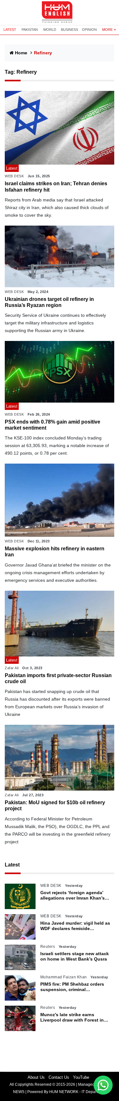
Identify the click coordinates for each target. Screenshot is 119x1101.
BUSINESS (69, 29)
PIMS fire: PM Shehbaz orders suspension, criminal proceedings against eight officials (72, 987)
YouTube (81, 1077)
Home (21, 52)
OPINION (89, 29)
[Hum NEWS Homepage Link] (59, 12)
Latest (12, 864)
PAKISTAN (30, 29)
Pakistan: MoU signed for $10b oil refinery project (55, 805)
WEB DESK (14, 176)
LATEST (9, 29)
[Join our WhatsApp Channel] (103, 1085)
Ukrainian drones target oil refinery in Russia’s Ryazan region (49, 302)
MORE (107, 29)
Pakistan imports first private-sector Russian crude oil (58, 678)
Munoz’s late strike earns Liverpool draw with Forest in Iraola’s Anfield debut (72, 1017)
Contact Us (59, 1077)
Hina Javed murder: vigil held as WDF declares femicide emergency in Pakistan (75, 926)
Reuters (47, 946)
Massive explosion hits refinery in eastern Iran (54, 551)
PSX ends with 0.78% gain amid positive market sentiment (52, 425)
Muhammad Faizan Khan (63, 977)
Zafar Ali (12, 668)
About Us (36, 1077)
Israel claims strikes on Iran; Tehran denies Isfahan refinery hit (56, 186)
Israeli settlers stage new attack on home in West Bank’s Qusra (74, 956)
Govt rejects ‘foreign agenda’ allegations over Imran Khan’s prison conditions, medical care (74, 895)
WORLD (49, 29)
